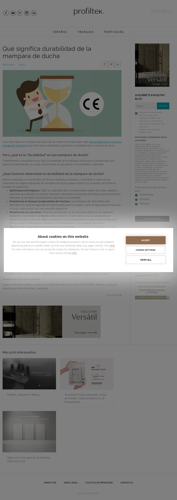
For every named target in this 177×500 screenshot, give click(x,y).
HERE (112, 245)
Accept (145, 240)
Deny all (145, 259)
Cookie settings (146, 249)
